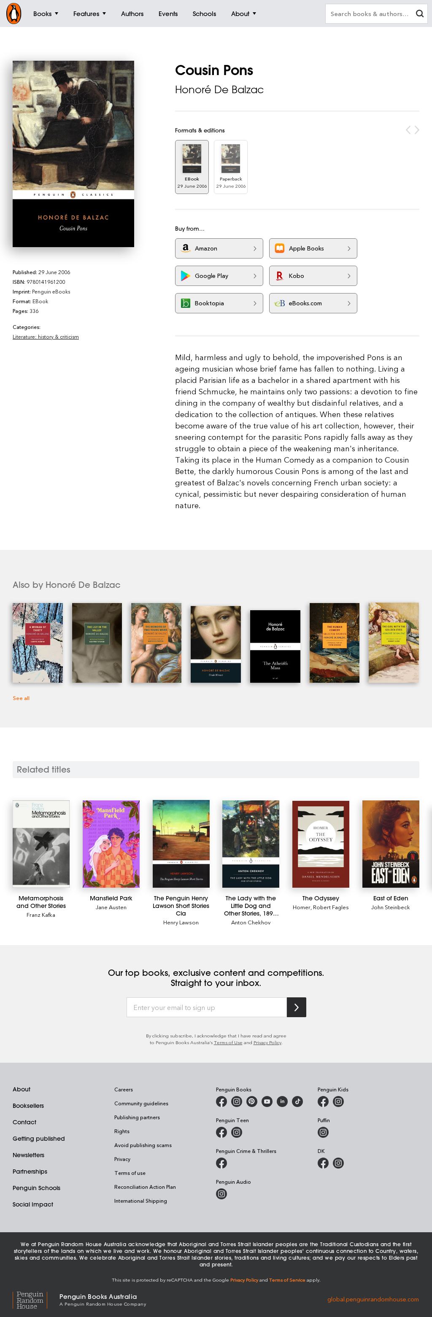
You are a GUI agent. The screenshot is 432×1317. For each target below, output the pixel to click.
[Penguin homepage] (14, 13)
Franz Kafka (41, 914)
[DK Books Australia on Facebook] (323, 1163)
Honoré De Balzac (219, 89)
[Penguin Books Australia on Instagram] (236, 1101)
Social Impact (33, 1204)
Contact (24, 1122)
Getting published (39, 1138)
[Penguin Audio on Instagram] (221, 1193)
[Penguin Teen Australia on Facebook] (221, 1132)
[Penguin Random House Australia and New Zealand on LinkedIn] (282, 1101)
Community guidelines (141, 1103)
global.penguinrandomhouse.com (373, 1299)
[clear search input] (420, 14)
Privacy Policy (267, 1042)
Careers (123, 1089)
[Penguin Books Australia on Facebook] (221, 1101)
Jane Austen (111, 907)
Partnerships (30, 1171)
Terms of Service (287, 1279)
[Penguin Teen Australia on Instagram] (236, 1132)
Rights (122, 1131)
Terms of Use (228, 1042)
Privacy (122, 1159)
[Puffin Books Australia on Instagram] (323, 1132)
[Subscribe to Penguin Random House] (296, 1007)
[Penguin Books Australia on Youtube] (267, 1101)
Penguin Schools (36, 1188)
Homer (301, 907)
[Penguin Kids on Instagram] (338, 1101)
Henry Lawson (181, 922)
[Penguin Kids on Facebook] (323, 1101)
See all (21, 698)
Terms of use (130, 1173)
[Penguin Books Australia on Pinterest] (251, 1101)
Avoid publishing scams (143, 1145)
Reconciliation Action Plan (145, 1186)
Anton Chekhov (250, 922)
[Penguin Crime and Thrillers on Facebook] (221, 1163)
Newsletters (28, 1155)
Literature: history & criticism (46, 336)
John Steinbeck (390, 907)
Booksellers (28, 1106)
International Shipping (140, 1200)
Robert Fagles (331, 907)
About (21, 1089)
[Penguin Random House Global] (36, 1299)
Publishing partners (137, 1117)
